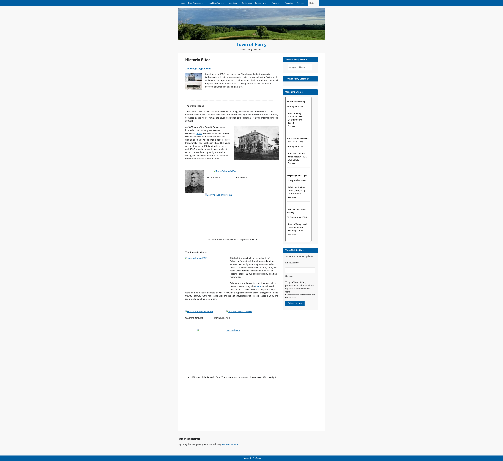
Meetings (233, 3)
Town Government (195, 3)
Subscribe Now (295, 303)
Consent (289, 276)
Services (300, 3)
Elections (275, 3)
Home (182, 3)
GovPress (257, 458)
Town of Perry (251, 44)
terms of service (230, 444)
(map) (199, 133)
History (312, 3)
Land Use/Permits (216, 3)
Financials (289, 3)
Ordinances (247, 3)
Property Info (260, 3)
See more (292, 126)
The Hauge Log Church (198, 68)
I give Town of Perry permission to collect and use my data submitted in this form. (299, 287)
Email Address (292, 262)
